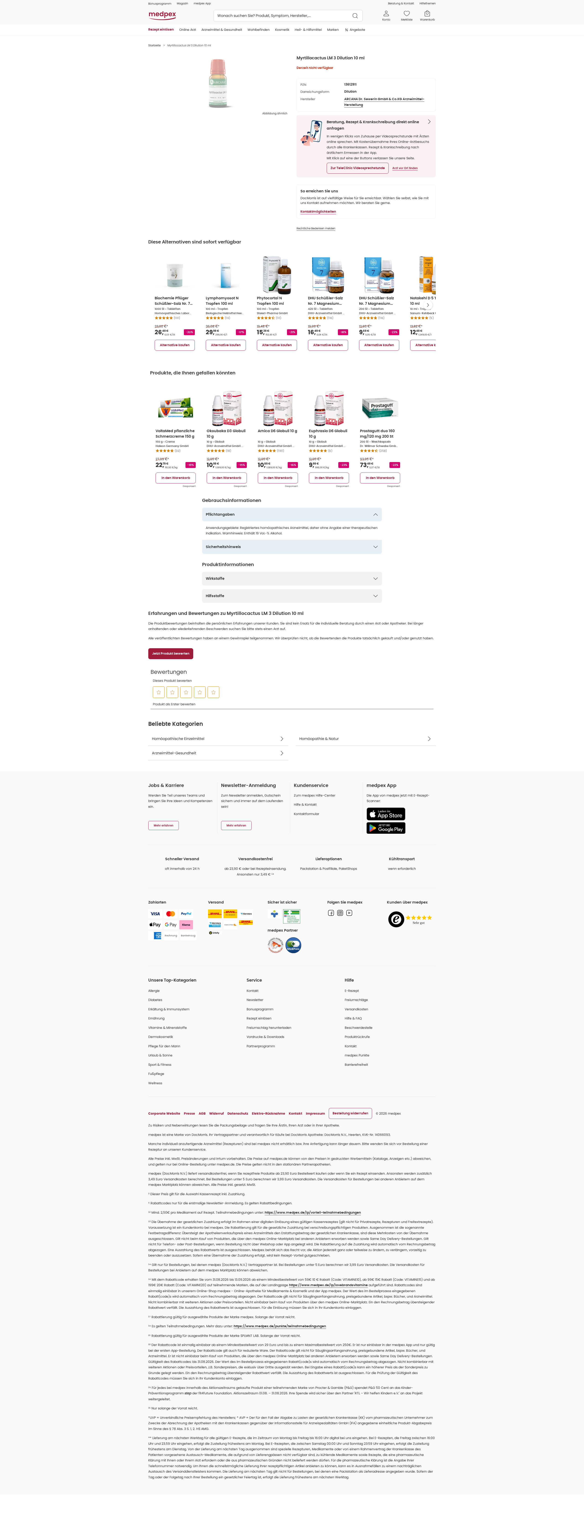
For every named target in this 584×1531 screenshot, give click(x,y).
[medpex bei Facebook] (331, 913)
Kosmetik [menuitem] (282, 29)
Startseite (154, 45)
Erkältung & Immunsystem (168, 1009)
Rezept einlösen (259, 1018)
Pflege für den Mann (164, 1046)
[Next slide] (428, 305)
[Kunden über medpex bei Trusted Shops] (411, 919)
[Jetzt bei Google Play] (399, 828)
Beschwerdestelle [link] (359, 1027)
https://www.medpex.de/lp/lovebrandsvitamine (328, 1285)
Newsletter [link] (255, 1000)
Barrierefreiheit (356, 1064)
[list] (217, 83)
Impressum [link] (315, 1113)
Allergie (154, 990)
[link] (276, 945)
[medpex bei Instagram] (340, 913)
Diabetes (155, 1000)
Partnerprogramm (261, 1046)
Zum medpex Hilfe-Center (314, 795)
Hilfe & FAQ (353, 1018)
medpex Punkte (357, 1055)
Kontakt (252, 990)
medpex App (202, 3)
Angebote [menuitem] (357, 29)
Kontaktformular (306, 814)
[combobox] (288, 16)
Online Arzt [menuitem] (187, 29)
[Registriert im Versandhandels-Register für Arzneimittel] (291, 916)
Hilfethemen (428, 3)
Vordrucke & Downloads (265, 1037)
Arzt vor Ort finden (405, 168)
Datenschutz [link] (237, 1113)
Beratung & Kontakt (401, 3)
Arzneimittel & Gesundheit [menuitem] (221, 29)
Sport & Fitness (159, 1064)
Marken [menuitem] (333, 29)
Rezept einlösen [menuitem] (161, 29)
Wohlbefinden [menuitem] (259, 29)
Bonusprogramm (260, 1009)
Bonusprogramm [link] (159, 3)
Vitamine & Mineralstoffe (167, 1027)
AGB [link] (202, 1113)
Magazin (182, 3)
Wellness (155, 1083)
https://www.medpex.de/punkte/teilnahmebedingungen (280, 1326)
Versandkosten (356, 1009)
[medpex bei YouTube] (349, 913)
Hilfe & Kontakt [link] (305, 804)
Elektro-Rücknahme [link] (268, 1113)
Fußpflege (156, 1073)
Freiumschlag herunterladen (269, 1027)
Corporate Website (164, 1113)
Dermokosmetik (160, 1037)
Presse (189, 1113)
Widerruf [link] (216, 1113)
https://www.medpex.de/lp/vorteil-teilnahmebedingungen (313, 1212)
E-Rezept (352, 990)
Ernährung (156, 1018)
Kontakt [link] (351, 1046)
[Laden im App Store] (399, 813)
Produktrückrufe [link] (357, 1037)
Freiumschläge (356, 1000)
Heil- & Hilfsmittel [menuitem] (308, 29)
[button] (358, 168)
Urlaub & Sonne (160, 1055)
